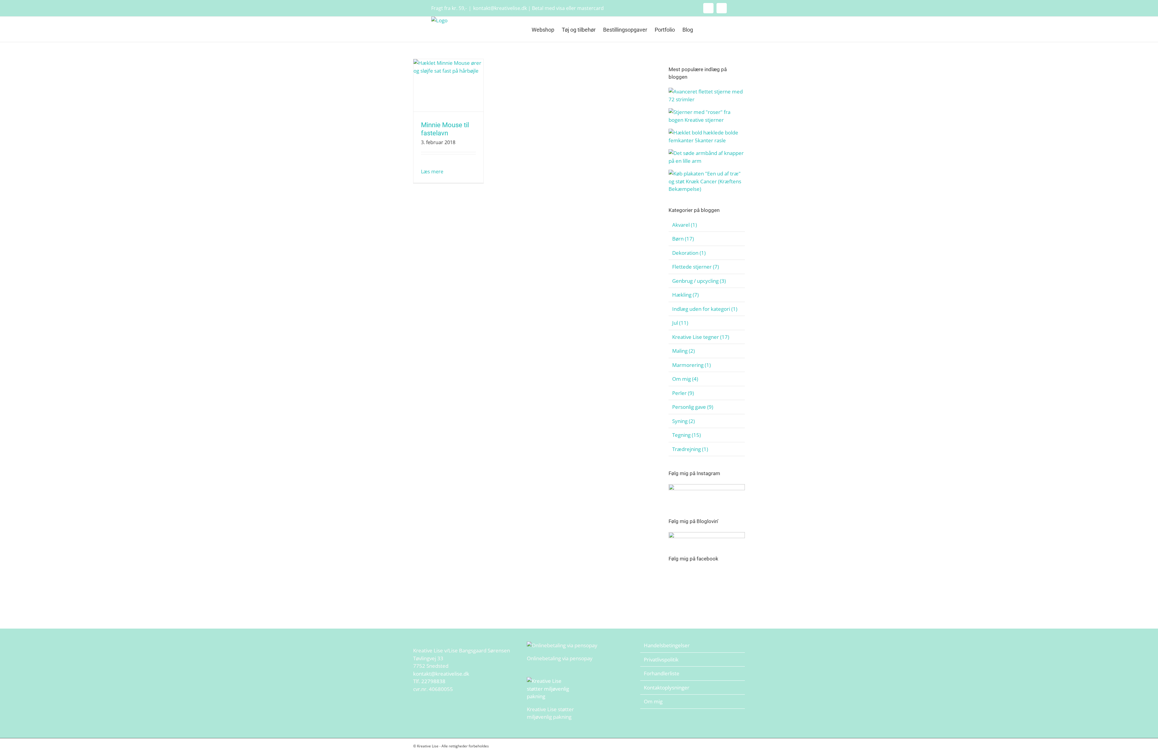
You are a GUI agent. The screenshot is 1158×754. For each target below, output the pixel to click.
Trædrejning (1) (690, 449)
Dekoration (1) (689, 252)
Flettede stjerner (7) (695, 266)
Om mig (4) (685, 378)
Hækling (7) (685, 294)
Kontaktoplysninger (666, 687)
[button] (717, 29)
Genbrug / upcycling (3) (699, 280)
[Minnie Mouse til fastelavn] (448, 85)
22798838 (433, 681)
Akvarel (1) (684, 224)
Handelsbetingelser (667, 645)
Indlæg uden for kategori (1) (704, 308)
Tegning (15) (686, 434)
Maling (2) (683, 350)
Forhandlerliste (661, 673)
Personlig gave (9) (692, 406)
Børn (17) (683, 238)
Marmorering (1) (691, 364)
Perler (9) (683, 393)
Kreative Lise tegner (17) (700, 336)
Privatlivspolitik (661, 659)
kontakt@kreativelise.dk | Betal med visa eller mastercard (538, 8)
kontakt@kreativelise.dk (441, 673)
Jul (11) (680, 322)
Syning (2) (683, 421)
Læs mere (432, 171)
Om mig (653, 701)
